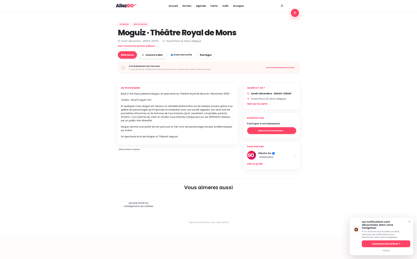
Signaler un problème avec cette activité (208, 222)
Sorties (186, 6)
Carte (214, 6)
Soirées (124, 24)
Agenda (201, 6)
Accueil (173, 6)
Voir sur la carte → (258, 103)
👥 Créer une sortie (181, 54)
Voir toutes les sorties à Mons (138, 46)
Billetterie (127, 55)
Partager (206, 55)
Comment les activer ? (386, 243)
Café (225, 6)
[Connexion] (282, 6)
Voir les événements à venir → (281, 67)
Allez (125, 5)
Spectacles (140, 24)
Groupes (238, 6)
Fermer (386, 250)
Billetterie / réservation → (271, 130)
